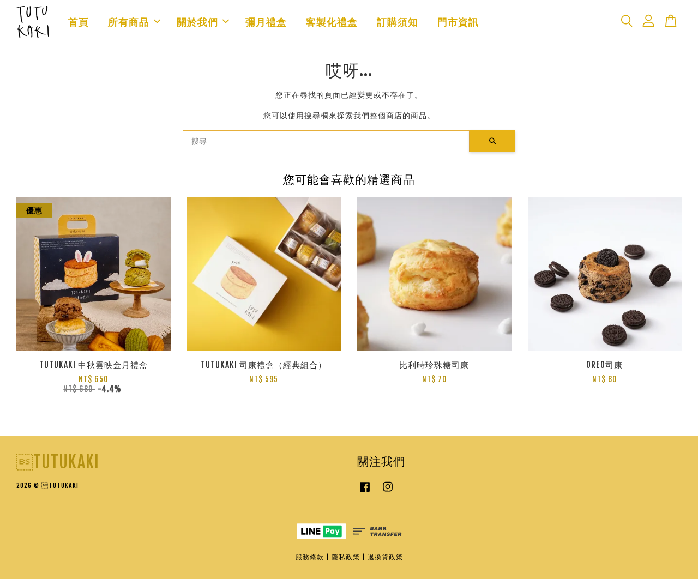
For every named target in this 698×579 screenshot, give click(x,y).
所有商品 (128, 22)
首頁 (78, 22)
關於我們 (197, 22)
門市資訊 (458, 22)
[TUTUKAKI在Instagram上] (387, 492)
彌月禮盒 (266, 22)
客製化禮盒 (332, 22)
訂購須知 (397, 22)
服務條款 (310, 557)
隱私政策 (346, 557)
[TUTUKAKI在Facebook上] (364, 492)
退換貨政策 (385, 557)
